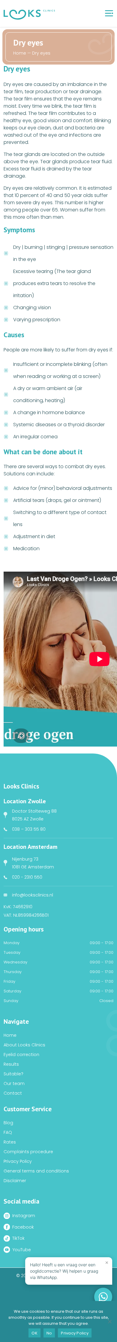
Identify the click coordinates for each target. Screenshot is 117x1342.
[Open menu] (108, 13)
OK (35, 1333)
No (49, 1333)
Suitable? (13, 1074)
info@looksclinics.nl (32, 895)
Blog (8, 1123)
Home (19, 53)
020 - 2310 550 (27, 877)
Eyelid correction (21, 1055)
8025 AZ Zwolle (28, 819)
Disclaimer (15, 1181)
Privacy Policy (18, 1161)
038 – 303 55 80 (29, 829)
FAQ (8, 1132)
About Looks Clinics (24, 1045)
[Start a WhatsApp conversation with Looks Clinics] (103, 1297)
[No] (109, 1321)
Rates (10, 1142)
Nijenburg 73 (25, 859)
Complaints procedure (28, 1152)
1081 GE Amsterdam (33, 867)
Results (11, 1064)
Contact (13, 1093)
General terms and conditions (36, 1171)
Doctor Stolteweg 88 (34, 811)
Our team (14, 1083)
